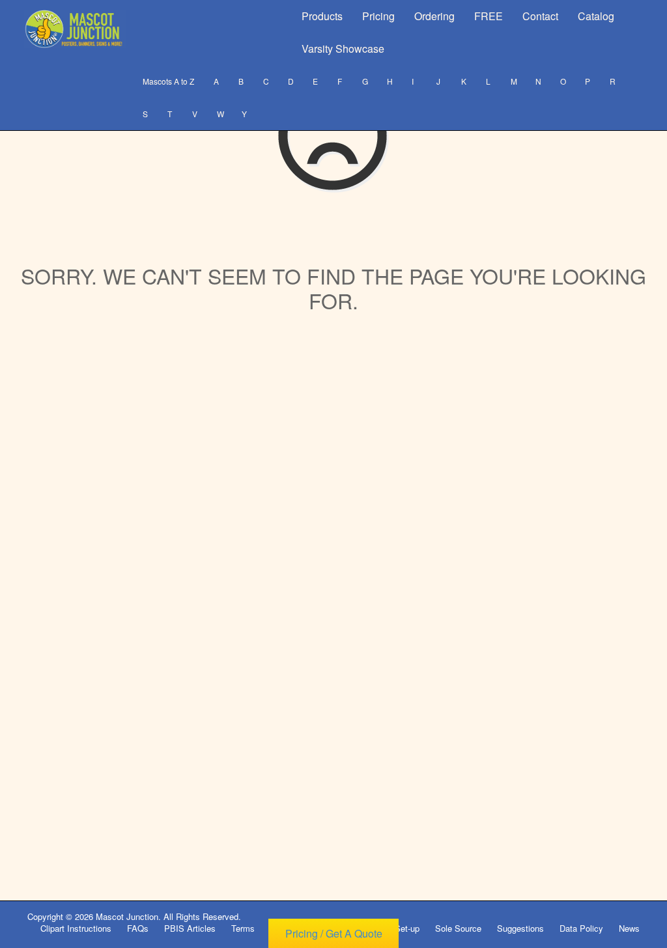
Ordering (434, 15)
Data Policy (581, 928)
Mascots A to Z (168, 81)
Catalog (596, 15)
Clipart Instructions (75, 928)
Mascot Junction (127, 916)
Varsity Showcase (343, 48)
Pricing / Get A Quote (333, 933)
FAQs (138, 928)
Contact (540, 15)
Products (322, 15)
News (629, 928)
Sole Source (458, 928)
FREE (488, 15)
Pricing (378, 15)
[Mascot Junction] (75, 29)
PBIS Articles (190, 928)
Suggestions (520, 928)
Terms (243, 928)
